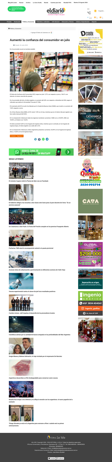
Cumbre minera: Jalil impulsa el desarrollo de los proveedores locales (32, 313)
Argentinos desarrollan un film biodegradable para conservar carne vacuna (33, 378)
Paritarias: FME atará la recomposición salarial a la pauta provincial (31, 248)
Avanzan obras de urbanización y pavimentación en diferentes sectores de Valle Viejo (37, 270)
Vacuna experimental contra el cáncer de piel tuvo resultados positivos (32, 291)
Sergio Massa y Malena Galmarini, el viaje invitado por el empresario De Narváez (35, 356)
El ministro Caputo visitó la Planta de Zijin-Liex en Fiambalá (28, 181)
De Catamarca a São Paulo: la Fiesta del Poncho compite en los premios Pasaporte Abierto (39, 226)
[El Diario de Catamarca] (56, 11)
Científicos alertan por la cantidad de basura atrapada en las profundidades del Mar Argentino (39, 335)
